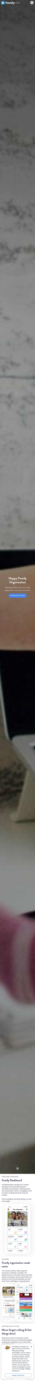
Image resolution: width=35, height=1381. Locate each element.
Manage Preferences (18, 1375)
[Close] (31, 1347)
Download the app (17, 596)
